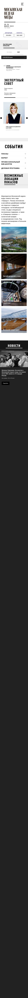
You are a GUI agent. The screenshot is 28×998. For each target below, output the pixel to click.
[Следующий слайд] (27, 118)
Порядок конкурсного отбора (8, 89)
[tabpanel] (14, 68)
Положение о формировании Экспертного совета (9, 93)
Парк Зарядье (9, 52)
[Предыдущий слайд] (1, 118)
